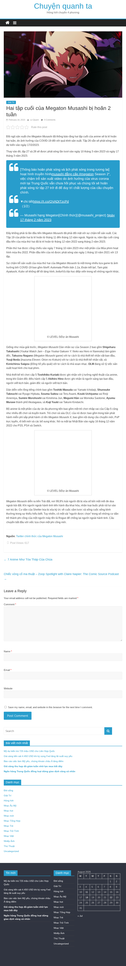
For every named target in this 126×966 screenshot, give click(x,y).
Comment (10, 604)
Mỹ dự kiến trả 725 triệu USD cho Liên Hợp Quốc (29, 751)
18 (86, 897)
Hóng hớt (8, 800)
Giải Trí (11, 102)
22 (111, 897)
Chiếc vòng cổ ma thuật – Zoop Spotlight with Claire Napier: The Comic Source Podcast (61, 576)
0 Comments (49, 120)
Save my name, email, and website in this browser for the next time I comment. (50, 707)
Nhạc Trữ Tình (11, 831)
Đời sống (8, 790)
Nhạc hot (8, 810)
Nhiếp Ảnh (9, 841)
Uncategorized (11, 851)
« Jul (80, 916)
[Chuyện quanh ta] (7, 22)
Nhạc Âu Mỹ (10, 805)
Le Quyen (34, 120)
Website (8, 688)
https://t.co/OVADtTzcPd (51, 201)
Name (8, 651)
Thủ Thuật (9, 846)
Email (7, 670)
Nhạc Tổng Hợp (12, 821)
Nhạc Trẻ (8, 826)
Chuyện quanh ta (63, 6)
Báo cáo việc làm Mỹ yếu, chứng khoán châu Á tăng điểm (33, 761)
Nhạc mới (9, 815)
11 (86, 892)
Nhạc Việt (9, 836)
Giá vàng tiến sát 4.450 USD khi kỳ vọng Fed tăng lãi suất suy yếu (38, 756)
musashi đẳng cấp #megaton (73, 174)
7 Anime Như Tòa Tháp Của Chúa (28, 559)
